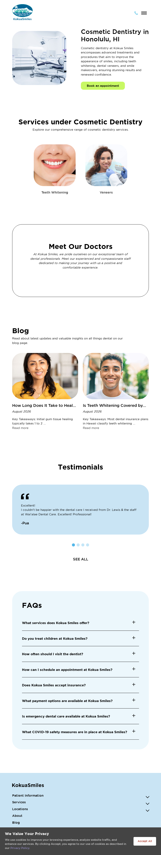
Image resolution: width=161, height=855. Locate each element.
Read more (20, 428)
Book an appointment (103, 85)
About (17, 815)
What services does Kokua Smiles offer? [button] (55, 623)
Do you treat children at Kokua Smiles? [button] (54, 638)
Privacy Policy (19, 848)
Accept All (145, 841)
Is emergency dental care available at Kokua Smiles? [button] (66, 716)
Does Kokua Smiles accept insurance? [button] (54, 685)
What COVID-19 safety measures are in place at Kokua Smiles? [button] (74, 732)
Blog (16, 822)
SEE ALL (80, 559)
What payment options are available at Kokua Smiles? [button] (67, 701)
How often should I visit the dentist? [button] (52, 654)
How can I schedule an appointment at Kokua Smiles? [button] (67, 669)
